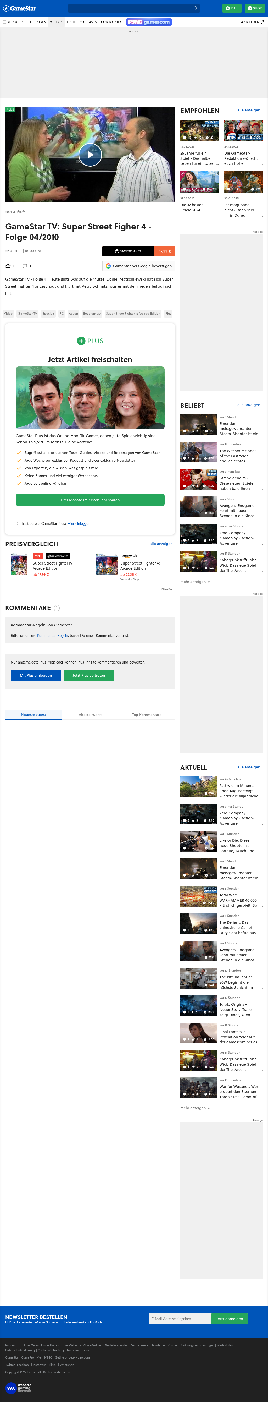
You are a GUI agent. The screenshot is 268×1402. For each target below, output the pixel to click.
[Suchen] (195, 8)
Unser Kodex (50, 1345)
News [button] (41, 22)
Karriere (142, 1345)
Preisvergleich (31, 544)
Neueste (33, 714)
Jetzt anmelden (229, 1319)
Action (73, 313)
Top (146, 714)
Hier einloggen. (79, 523)
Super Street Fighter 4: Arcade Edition (133, 313)
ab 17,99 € (41, 574)
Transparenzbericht (79, 1350)
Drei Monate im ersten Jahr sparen (90, 499)
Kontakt (173, 1345)
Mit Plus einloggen (36, 675)
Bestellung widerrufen (120, 1345)
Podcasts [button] (88, 22)
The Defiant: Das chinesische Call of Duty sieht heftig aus (238, 927)
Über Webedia (71, 1345)
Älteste (90, 714)
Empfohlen (200, 110)
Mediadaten (225, 1345)
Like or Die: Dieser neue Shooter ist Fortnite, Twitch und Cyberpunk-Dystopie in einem (238, 850)
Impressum (12, 1345)
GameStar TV (27, 313)
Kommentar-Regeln (52, 635)
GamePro (27, 1357)
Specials (48, 313)
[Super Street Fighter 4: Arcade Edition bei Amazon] (107, 564)
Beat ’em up (92, 313)
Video (8, 313)
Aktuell (193, 767)
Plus (234, 8)
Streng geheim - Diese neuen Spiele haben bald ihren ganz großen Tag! (236, 485)
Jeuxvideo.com (79, 1357)
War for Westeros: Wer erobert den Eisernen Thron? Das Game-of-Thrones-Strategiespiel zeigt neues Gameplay (239, 1099)
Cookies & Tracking (51, 1350)
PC (62, 313)
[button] (9, 22)
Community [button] (111, 22)
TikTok (52, 1364)
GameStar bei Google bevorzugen (142, 266)
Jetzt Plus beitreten (89, 675)
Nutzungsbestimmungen (197, 1345)
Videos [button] (56, 22)
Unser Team (31, 1345)
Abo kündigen (93, 1345)
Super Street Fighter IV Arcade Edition (52, 565)
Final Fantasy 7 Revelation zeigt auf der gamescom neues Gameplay (238, 1039)
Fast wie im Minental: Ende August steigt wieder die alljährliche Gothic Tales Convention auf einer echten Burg (239, 798)
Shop (257, 8)
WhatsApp (67, 1364)
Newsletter (157, 1345)
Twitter (10, 1364)
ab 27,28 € (128, 574)
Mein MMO (44, 1357)
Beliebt (192, 405)
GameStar (12, 1357)
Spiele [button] (26, 22)
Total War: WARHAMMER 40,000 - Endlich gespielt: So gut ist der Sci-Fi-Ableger (238, 905)
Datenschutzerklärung (20, 1350)
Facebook (23, 1364)
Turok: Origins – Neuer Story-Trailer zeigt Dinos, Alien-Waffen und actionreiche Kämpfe (238, 1014)
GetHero (61, 1357)
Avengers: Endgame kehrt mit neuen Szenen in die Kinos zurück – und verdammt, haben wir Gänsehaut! (238, 518)
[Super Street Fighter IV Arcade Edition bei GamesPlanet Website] (19, 564)
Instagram (39, 1364)
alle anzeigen (161, 543)
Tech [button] (71, 22)
